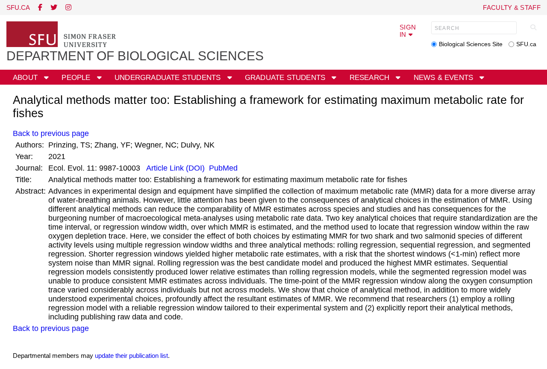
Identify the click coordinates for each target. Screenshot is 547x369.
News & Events (445, 78)
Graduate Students (286, 78)
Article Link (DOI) (175, 168)
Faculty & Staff (512, 7)
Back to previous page (51, 133)
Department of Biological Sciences (135, 56)
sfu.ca (18, 7)
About (26, 78)
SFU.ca (526, 44)
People (77, 78)
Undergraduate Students (169, 78)
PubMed (222, 168)
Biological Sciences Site (471, 44)
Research (371, 78)
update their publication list (131, 355)
